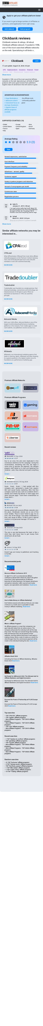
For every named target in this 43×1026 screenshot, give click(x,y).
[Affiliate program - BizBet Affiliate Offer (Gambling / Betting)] (13, 415)
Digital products (12, 70)
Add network (9, 29)
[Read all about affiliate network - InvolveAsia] (21, 543)
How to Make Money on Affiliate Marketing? (18, 600)
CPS (4, 70)
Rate (8, 149)
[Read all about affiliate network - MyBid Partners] (21, 453)
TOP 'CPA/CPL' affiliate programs (16, 716)
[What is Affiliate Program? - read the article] (9, 616)
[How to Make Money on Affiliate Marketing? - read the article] (9, 594)
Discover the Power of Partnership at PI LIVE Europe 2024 (21, 700)
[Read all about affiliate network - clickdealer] (21, 503)
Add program (25, 29)
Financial (30, 70)
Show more (6, 75)
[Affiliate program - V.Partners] (30, 426)
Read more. (33, 585)
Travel (36, 70)
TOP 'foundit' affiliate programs (16, 743)
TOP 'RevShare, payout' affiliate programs (19, 766)
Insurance (22, 70)
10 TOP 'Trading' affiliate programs (17, 771)
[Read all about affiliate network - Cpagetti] (13, 388)
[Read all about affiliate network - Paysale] (30, 388)
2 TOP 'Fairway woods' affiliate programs (19, 764)
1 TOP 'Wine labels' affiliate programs (18, 768)
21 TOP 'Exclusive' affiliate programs (17, 762)
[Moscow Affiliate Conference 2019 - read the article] (9, 568)
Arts (11, 72)
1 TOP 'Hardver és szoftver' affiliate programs (20, 739)
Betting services (30, 72)
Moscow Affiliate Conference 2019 (16, 573)
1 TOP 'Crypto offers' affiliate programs (18, 769)
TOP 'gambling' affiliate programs (16, 741)
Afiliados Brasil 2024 (11, 656)
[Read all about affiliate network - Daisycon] (21, 478)
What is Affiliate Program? (13, 623)
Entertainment (18, 72)
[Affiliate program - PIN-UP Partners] (13, 426)
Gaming (5, 72)
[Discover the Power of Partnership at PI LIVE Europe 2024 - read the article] (9, 692)
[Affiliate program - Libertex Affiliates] (13, 437)
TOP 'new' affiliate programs (15, 726)
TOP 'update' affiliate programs (16, 717)
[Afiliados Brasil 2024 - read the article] (9, 650)
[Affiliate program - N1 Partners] (30, 415)
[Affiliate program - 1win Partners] (13, 405)
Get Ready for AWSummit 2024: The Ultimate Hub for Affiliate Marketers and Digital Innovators (21, 677)
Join (36, 61)
